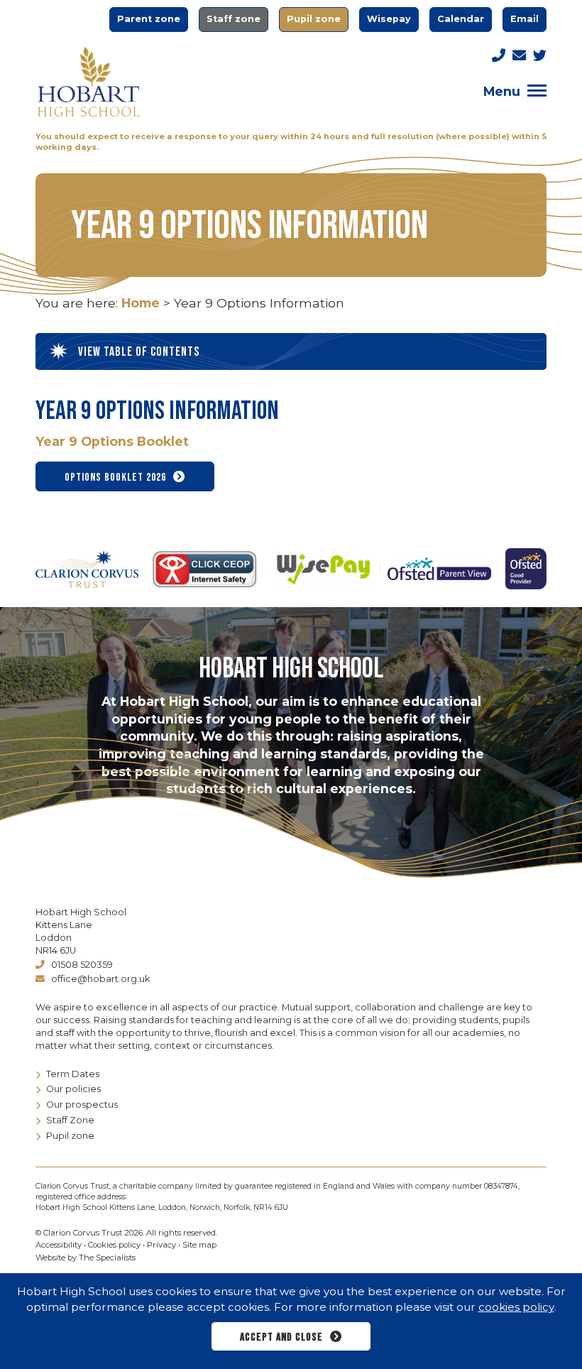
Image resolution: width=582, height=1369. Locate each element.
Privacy (161, 1245)
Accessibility (58, 1245)
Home (140, 302)
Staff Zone (70, 1120)
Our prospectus (82, 1104)
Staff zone (233, 18)
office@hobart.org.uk (100, 978)
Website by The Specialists (85, 1257)
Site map (199, 1245)
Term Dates (72, 1074)
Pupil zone (314, 18)
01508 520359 (82, 964)
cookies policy (516, 1307)
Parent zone (148, 18)
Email (524, 18)
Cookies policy (114, 1245)
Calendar (460, 18)
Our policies (73, 1089)
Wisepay (389, 18)
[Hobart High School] (88, 81)
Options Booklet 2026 (115, 477)
